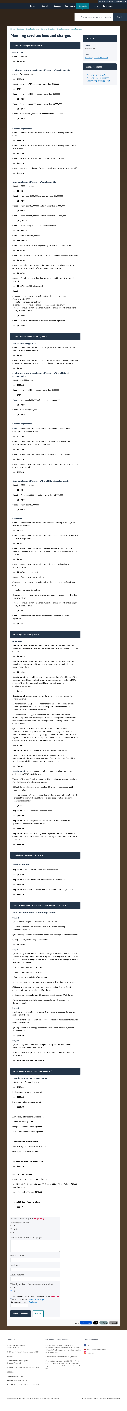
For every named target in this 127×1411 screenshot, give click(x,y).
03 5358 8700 (18, 1376)
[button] (45, 45)
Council (45, 6)
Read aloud (33, 1302)
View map (10, 1356)
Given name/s (17, 1255)
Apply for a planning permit (98, 80)
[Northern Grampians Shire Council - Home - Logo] (13, 12)
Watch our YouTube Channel (96, 1349)
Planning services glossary (98, 78)
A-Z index (43, 1398)
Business (57, 6)
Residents (82, 6)
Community (70, 6)
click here (74, 1357)
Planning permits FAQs (96, 75)
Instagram (90, 1353)
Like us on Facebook (93, 1346)
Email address (17, 1274)
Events (95, 6)
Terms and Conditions (53, 1398)
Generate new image (36, 1299)
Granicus (117, 1398)
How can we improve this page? (26, 1237)
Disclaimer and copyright (14, 1398)
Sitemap (36, 1398)
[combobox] (112, 1)
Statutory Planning (48, 29)
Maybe (15, 1229)
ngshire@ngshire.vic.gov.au (23, 1380)
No (14, 1232)
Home (12, 29)
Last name (15, 1265)
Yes (14, 1225)
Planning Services (32, 29)
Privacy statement (28, 1398)
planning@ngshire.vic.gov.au (96, 57)
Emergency (108, 6)
